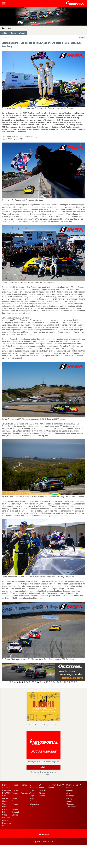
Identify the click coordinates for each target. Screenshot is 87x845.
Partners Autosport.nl (36, 725)
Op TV (78, 785)
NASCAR (43, 790)
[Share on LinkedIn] (84, 37)
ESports (69, 788)
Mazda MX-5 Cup (5, 801)
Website (22, 33)
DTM (32, 790)
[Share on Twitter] (82, 37)
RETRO (60, 785)
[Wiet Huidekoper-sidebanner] (43, 706)
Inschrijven (43, 767)
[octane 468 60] (43, 673)
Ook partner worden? (51, 725)
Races (13, 33)
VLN (31, 807)
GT (31, 785)
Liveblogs (70, 796)
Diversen (70, 785)
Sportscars (34, 788)
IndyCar (14, 790)
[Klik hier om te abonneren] (43, 746)
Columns (70, 804)
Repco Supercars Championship (36, 801)
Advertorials (71, 807)
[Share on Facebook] (80, 37)
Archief (4, 33)
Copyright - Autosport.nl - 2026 (43, 842)
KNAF (4, 785)
